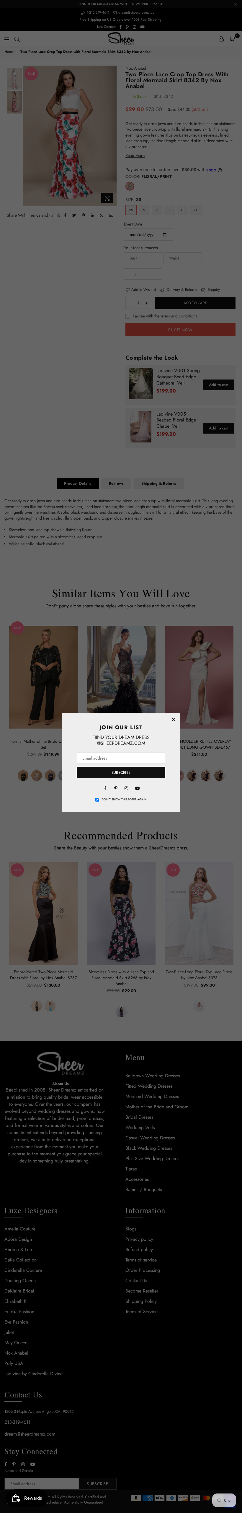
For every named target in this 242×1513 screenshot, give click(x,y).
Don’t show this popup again (124, 799)
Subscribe (121, 772)
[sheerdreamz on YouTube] (137, 788)
